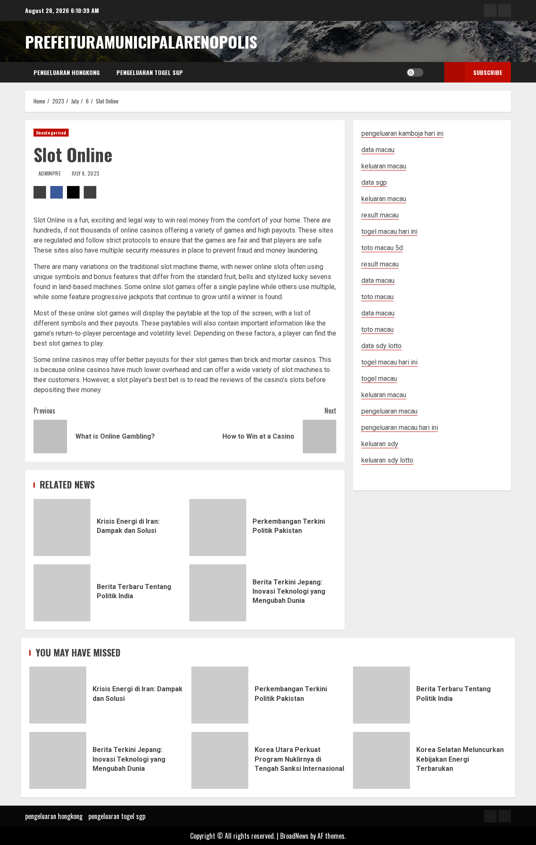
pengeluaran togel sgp (149, 72)
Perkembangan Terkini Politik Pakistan (217, 527)
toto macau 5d (382, 248)
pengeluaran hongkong (67, 72)
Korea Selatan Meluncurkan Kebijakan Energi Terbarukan (381, 760)
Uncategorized (51, 132)
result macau (380, 264)
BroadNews (294, 836)
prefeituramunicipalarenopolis (141, 41)
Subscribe (487, 72)
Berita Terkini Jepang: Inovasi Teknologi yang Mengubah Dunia (217, 592)
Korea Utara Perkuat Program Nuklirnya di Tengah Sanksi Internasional (219, 760)
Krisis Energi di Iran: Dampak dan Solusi (62, 527)
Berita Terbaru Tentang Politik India (62, 592)
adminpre (50, 173)
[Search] (432, 72)
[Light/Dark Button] (415, 72)
